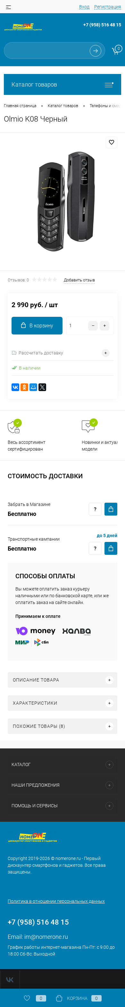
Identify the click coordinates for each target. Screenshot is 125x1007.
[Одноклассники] (24, 387)
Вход (84, 6)
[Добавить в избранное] (111, 142)
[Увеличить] (62, 202)
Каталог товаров (34, 84)
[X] (42, 387)
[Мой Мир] (33, 387)
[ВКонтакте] (15, 387)
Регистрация (107, 6)
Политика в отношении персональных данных (56, 901)
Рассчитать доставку (41, 352)
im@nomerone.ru (46, 936)
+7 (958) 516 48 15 (102, 24)
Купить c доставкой (110, 509)
